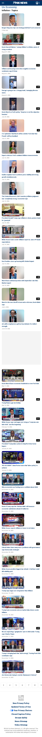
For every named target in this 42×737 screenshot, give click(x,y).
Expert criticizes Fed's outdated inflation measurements (20, 155)
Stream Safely (21, 718)
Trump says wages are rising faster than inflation (17, 591)
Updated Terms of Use (21, 707)
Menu (3, 3)
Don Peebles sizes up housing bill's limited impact (18, 261)
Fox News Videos (20, 3)
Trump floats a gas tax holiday (11, 403)
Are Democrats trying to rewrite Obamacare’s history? (19, 675)
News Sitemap (21, 721)
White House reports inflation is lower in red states (18, 528)
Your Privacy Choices (23, 710)
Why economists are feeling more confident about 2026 (20, 487)
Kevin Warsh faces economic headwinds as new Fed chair (20, 383)
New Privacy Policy (21, 703)
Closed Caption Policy (21, 714)
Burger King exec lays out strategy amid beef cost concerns (21, 28)
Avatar (37, 3)
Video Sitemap (21, 725)
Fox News (21, 698)
